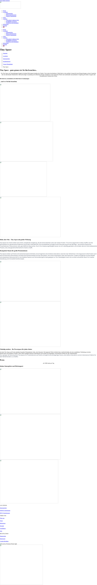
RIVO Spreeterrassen (11, 14)
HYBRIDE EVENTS (11, 21)
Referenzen (5, 24)
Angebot (5, 19)
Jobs (1, 531)
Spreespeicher (9, 13)
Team (4, 17)
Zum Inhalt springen (5, 0)
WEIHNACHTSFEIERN (12, 23)
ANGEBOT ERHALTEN (12, 20)
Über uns (2, 518)
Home (4, 10)
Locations (5, 12)
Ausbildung (3, 528)
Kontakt (5, 25)
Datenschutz (3, 536)
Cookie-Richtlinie (4, 541)
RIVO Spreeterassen (5, 513)
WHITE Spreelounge (11, 16)
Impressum (2, 538)
